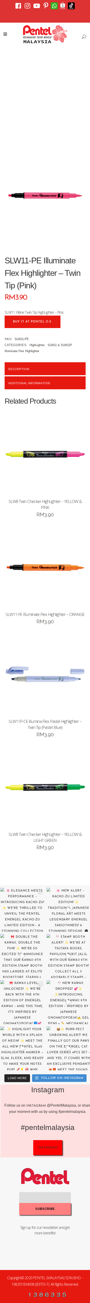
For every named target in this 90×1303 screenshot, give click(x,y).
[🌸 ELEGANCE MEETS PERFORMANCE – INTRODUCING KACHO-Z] (22, 910)
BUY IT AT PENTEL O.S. (32, 321)
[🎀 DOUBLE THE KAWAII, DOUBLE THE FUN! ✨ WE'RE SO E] (22, 956)
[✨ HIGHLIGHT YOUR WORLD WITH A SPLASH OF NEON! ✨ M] (22, 1048)
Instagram (36, 1105)
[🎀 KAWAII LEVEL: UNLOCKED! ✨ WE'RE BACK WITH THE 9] (22, 1002)
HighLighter (37, 345)
